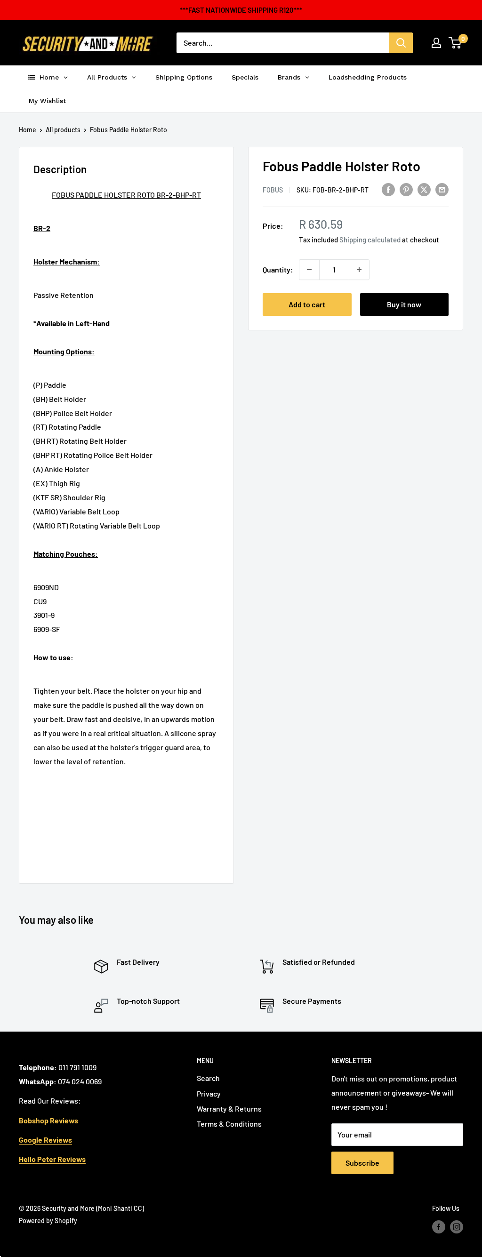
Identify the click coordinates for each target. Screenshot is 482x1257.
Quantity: (278, 269)
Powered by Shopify (48, 1221)
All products (63, 130)
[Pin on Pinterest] (406, 189)
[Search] (401, 42)
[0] (455, 42)
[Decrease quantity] (309, 270)
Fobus (273, 190)
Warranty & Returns (229, 1108)
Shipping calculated (370, 239)
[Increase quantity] (359, 270)
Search (208, 1077)
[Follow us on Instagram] (456, 1226)
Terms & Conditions (229, 1123)
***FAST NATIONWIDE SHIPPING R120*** (241, 10)
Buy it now (404, 304)
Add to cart (307, 304)
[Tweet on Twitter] (424, 189)
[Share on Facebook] (388, 189)
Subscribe (362, 1162)
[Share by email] (442, 189)
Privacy (209, 1093)
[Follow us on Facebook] (438, 1226)
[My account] (436, 43)
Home (27, 130)
